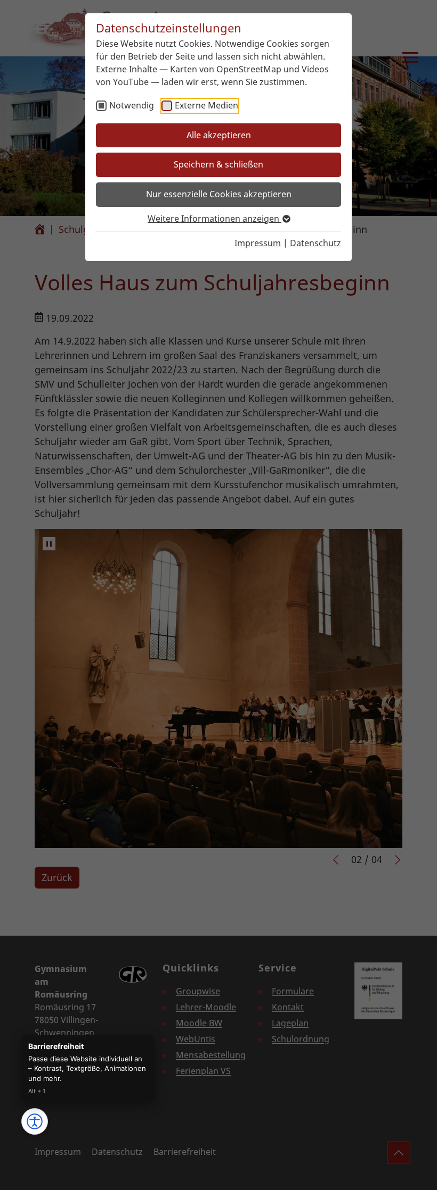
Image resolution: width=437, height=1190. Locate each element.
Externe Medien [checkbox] (206, 105)
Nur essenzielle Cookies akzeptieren (219, 194)
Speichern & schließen (218, 164)
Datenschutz (315, 243)
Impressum (257, 243)
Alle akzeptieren (219, 135)
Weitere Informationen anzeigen (214, 218)
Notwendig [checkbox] (131, 105)
